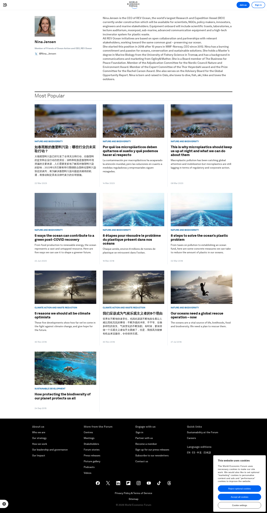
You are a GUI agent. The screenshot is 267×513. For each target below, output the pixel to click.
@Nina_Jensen (47, 53)
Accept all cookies (239, 497)
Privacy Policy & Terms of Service (133, 493)
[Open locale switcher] (4, 504)
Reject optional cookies (239, 488)
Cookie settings (239, 505)
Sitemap (133, 499)
